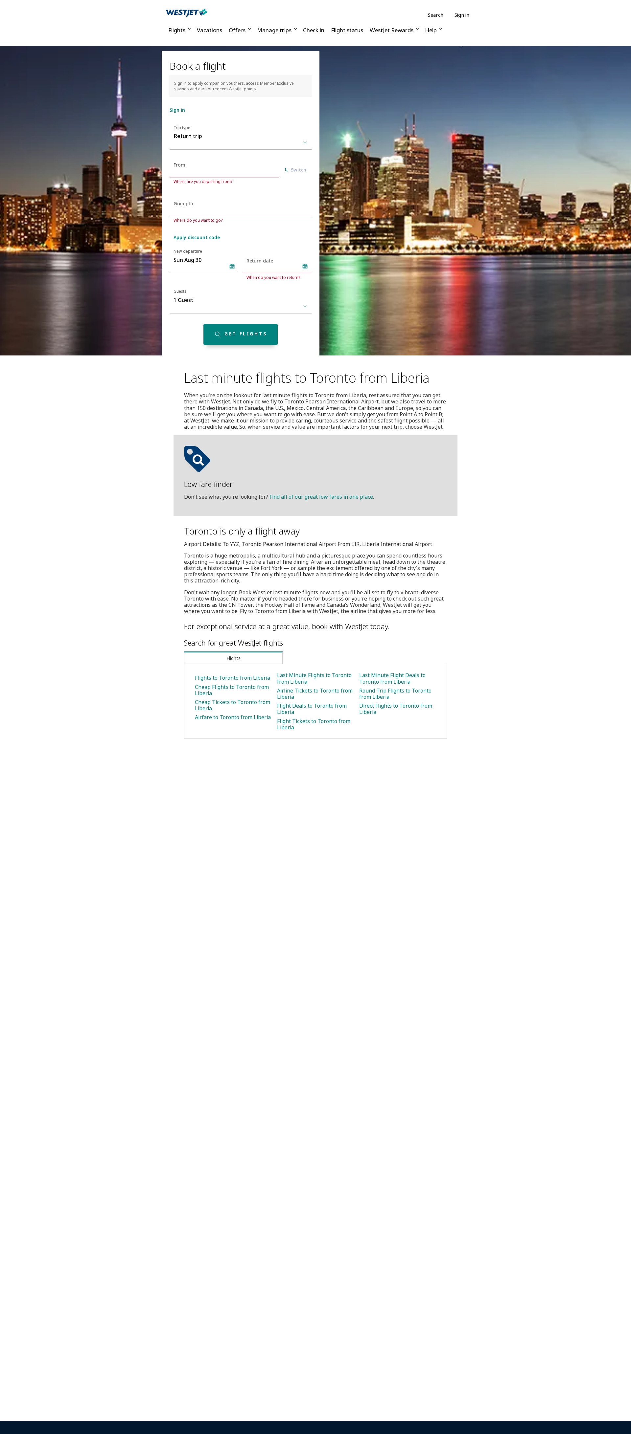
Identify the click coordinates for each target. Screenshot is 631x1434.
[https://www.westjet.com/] (187, 12)
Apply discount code (197, 237)
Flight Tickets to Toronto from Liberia (313, 724)
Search (435, 14)
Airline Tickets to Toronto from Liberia (315, 693)
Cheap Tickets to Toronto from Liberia (232, 705)
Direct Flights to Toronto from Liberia (395, 709)
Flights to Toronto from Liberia (232, 677)
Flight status (347, 30)
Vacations (209, 30)
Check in (313, 30)
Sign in (462, 14)
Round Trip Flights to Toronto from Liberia (395, 693)
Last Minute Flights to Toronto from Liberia (314, 678)
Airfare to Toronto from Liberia (233, 717)
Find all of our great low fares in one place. (321, 496)
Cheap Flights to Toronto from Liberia (232, 690)
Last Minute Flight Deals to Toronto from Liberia (392, 678)
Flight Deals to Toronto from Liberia (312, 709)
